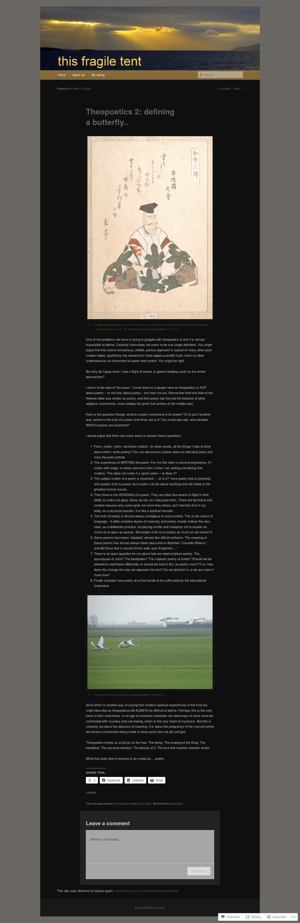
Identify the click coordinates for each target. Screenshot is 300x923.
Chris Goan (145, 803)
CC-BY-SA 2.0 (156, 694)
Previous (223, 88)
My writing (98, 75)
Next (238, 88)
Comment (199, 871)
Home (61, 75)
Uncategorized (124, 803)
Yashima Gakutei (137, 329)
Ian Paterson (122, 694)
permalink (176, 803)
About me (78, 75)
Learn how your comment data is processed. (147, 890)
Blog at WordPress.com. (150, 908)
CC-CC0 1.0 (170, 329)
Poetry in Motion (103, 694)
